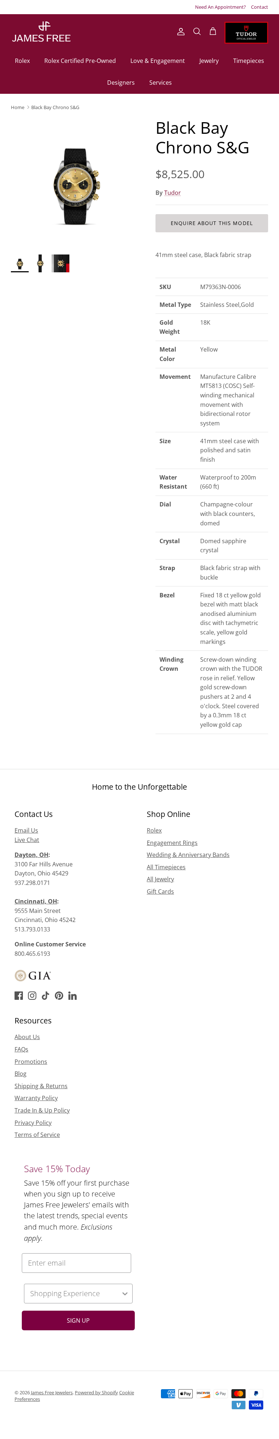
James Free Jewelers (52, 1392)
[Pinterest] (59, 995)
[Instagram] (32, 995)
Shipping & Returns (41, 1086)
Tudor (172, 193)
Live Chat (27, 840)
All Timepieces (166, 867)
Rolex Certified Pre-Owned (80, 61)
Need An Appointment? (220, 7)
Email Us (26, 830)
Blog (21, 1074)
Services (160, 83)
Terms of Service (37, 1135)
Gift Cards (160, 891)
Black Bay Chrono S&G (55, 107)
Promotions (31, 1062)
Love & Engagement (157, 61)
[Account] (179, 31)
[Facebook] (19, 995)
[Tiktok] (45, 995)
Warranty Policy (36, 1098)
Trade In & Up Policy (42, 1110)
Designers (121, 83)
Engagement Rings (172, 843)
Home (17, 107)
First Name (166, 1306)
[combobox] (75, 1293)
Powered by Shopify (96, 1392)
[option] (75, 182)
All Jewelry (160, 879)
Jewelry (209, 61)
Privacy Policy (33, 1123)
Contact (259, 7)
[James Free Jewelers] (41, 31)
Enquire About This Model (212, 223)
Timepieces (248, 61)
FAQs (21, 1049)
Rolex (22, 61)
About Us (27, 1037)
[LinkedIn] (72, 995)
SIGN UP (78, 1320)
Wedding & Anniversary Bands (188, 855)
